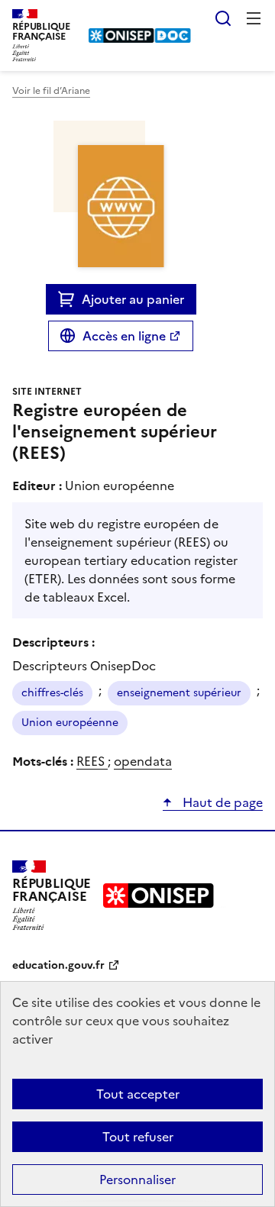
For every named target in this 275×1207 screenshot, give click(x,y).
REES (92, 761)
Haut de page (221, 802)
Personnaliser (137, 1179)
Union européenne (69, 723)
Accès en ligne (124, 336)
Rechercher (223, 18)
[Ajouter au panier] (70, 299)
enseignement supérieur (179, 693)
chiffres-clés (52, 693)
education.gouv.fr (58, 965)
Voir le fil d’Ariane (51, 91)
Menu (253, 18)
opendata (143, 761)
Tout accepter (138, 1094)
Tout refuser (137, 1137)
